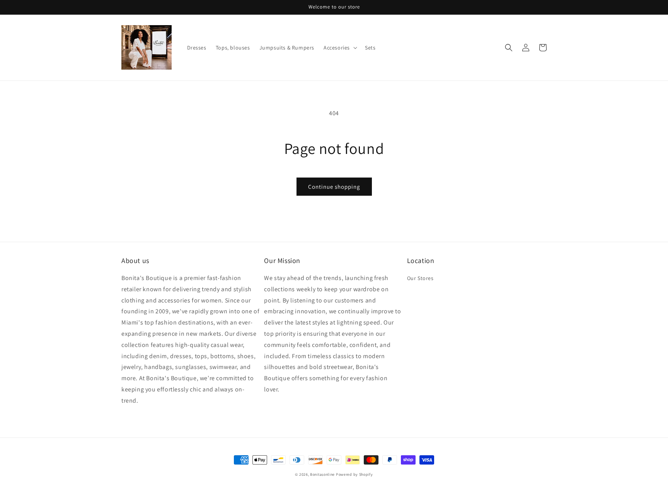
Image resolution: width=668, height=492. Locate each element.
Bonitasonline (322, 474)
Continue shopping (334, 186)
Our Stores (420, 278)
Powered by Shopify (354, 474)
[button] (339, 47)
